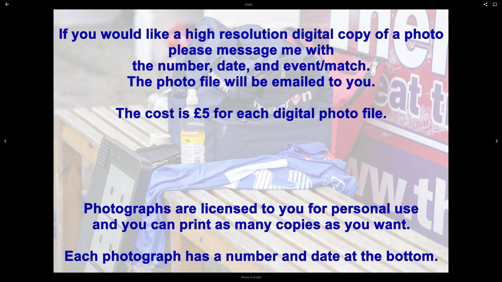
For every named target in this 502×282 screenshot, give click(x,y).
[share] (485, 4)
